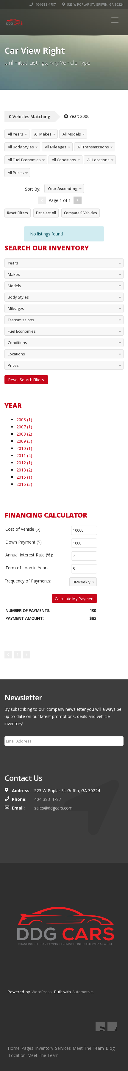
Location (17, 1055)
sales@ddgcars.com (53, 808)
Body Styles (18, 297)
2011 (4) (24, 455)
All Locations (98, 159)
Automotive (82, 991)
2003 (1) (24, 419)
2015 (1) (24, 477)
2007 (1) (24, 427)
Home (14, 1048)
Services (63, 1048)
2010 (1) (24, 448)
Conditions (17, 342)
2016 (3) (24, 484)
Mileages (16, 308)
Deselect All (46, 212)
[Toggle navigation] (115, 20)
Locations (16, 354)
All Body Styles (21, 147)
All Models (72, 134)
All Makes (42, 134)
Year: (79, 116)
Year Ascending (63, 188)
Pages (27, 1048)
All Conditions (64, 159)
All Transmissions (93, 147)
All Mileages (55, 147)
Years (13, 263)
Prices (13, 365)
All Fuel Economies (24, 159)
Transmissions (21, 319)
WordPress (42, 991)
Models (14, 285)
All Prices (16, 172)
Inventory (44, 1048)
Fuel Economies (22, 331)
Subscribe (17, 755)
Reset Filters (17, 212)
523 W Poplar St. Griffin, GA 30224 (95, 4)
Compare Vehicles (80, 212)
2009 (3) (24, 441)
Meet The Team (88, 1048)
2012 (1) (24, 462)
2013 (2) (24, 470)
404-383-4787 (45, 4)
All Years (15, 134)
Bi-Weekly (81, 582)
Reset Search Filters (26, 379)
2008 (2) (24, 434)
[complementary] (110, 1053)
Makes (14, 274)
